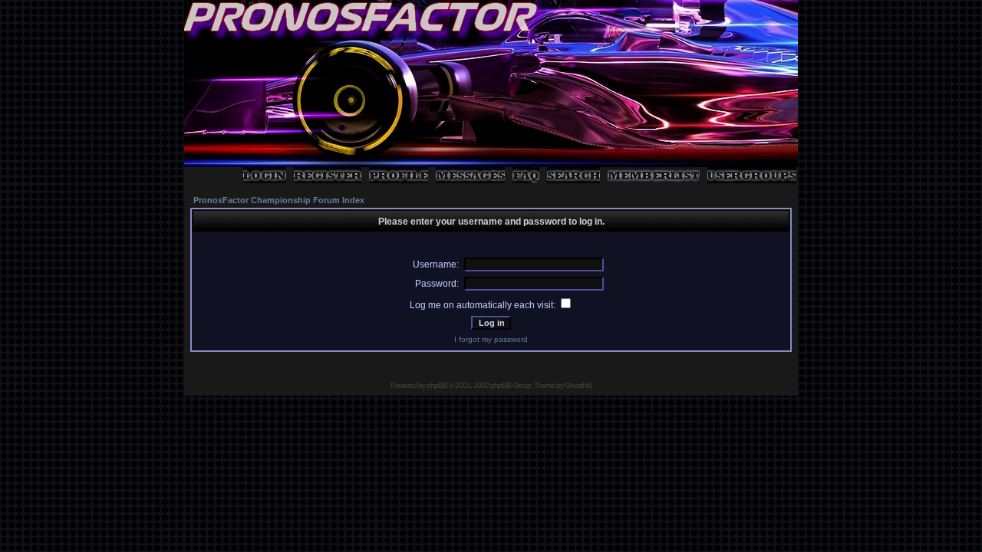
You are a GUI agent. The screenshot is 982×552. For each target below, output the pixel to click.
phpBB (437, 385)
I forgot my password (491, 339)
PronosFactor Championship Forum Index (278, 200)
